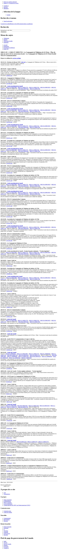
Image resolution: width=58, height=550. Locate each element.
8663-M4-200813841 (23, 88)
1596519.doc (9, 265)
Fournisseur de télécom (9, 47)
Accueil (5, 45)
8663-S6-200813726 (35, 355)
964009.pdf (9, 479)
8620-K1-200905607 (27, 357)
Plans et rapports (7, 502)
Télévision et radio (8, 41)
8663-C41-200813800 (11, 87)
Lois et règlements (8, 504)
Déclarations (7, 519)
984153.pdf (9, 401)
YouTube (6, 530)
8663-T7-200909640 (12, 356)
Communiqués (7, 518)
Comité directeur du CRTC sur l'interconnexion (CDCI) (17, 505)
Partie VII (6, 49)
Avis (5, 492)
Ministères (6, 8)
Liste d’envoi (7, 533)
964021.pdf (9, 455)
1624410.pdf (9, 172)
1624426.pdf (9, 163)
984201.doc (9, 393)
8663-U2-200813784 (35, 88)
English (8, 15)
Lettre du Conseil (11, 319)
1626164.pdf (9, 122)
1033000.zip (9, 368)
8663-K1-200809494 (45, 353)
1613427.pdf (9, 223)
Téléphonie (6, 38)
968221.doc (9, 437)
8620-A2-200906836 (47, 356)
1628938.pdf (9, 106)
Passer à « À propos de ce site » (11, 3)
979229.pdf (9, 420)
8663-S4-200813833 (45, 87)
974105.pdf (9, 428)
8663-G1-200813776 (23, 87)
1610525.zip (9, 248)
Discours (6, 521)
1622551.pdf (9, 180)
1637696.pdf (9, 83)
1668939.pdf (9, 75)
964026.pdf (9, 463)
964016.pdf (9, 471)
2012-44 (23, 62)
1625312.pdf (9, 146)
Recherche (3, 31)
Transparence (7, 494)
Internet (5, 39)
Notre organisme (8, 499)
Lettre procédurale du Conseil (15, 86)
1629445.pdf (9, 98)
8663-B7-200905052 (11, 353)
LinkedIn (6, 532)
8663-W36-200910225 (35, 356)
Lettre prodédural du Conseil (14, 276)
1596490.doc (9, 273)
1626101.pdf (9, 138)
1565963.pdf (9, 350)
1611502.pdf (9, 240)
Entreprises (6, 46)
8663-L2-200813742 (34, 87)
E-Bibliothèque (7, 501)
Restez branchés (7, 526)
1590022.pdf (9, 316)
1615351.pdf (9, 206)
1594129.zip (9, 291)
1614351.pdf (9, 216)
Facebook (6, 528)
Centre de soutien (8, 512)
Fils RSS (6, 535)
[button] (8, 21)
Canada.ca (6, 5)
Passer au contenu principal (10, 1)
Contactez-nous (7, 511)
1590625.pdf (9, 307)
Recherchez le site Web (6, 30)
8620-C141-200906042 (14, 357)
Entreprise (6, 42)
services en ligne (17, 58)
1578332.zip (9, 331)
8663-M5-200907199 (12, 355)
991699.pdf (9, 381)
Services (6, 7)
